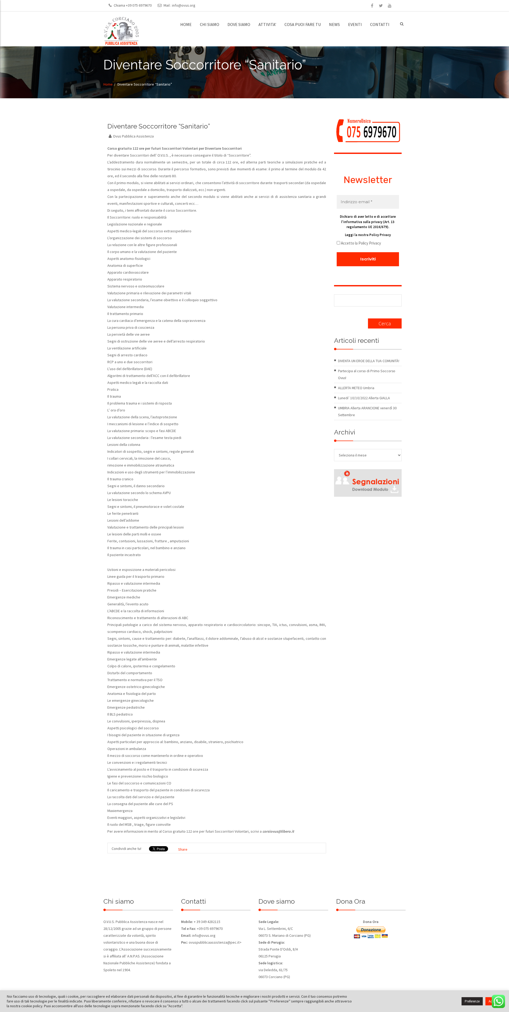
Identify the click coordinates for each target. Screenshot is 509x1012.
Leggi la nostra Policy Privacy (368, 235)
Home (186, 24)
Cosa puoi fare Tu (302, 24)
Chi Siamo (209, 24)
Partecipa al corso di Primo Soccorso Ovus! (366, 374)
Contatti (379, 24)
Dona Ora (371, 921)
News (334, 24)
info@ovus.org (183, 5)
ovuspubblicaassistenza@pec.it (214, 942)
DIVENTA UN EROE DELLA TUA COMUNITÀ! (368, 360)
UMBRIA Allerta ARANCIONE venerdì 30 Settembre (367, 411)
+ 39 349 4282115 (206, 921)
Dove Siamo (238, 24)
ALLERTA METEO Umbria (356, 387)
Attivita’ (267, 24)
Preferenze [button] (472, 1001)
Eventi (355, 24)
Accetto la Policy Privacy (360, 243)
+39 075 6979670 (139, 5)
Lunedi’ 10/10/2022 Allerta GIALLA (364, 398)
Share (182, 849)
